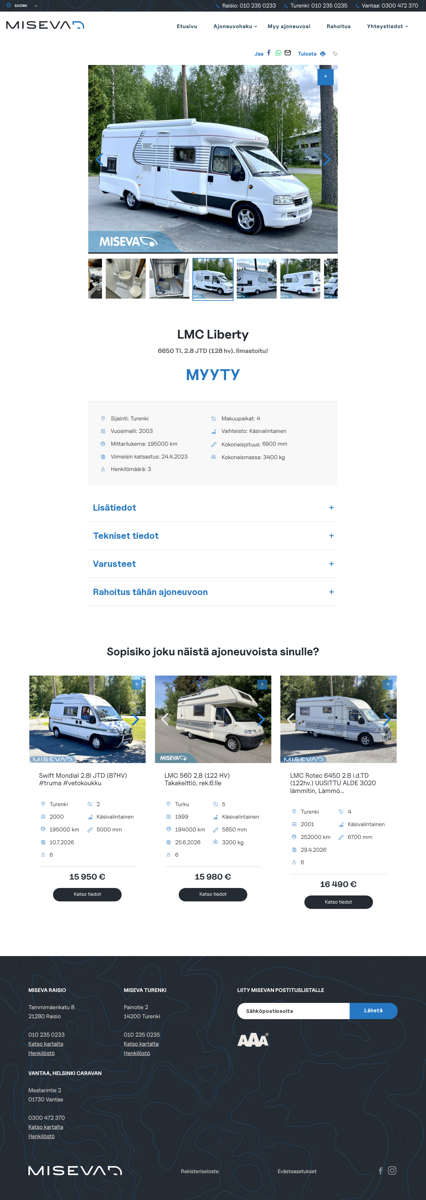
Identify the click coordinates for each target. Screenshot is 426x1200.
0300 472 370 (46, 1118)
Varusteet (114, 563)
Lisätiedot (114, 507)
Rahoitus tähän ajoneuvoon (150, 591)
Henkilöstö (41, 1053)
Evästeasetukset (297, 1171)
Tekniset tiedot (126, 535)
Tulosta (308, 54)
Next (327, 159)
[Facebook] (268, 52)
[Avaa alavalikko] (255, 26)
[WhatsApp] (278, 52)
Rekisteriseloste (200, 1171)
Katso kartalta (45, 1044)
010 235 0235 (142, 1035)
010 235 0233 (46, 1035)
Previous (99, 159)
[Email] (287, 52)
